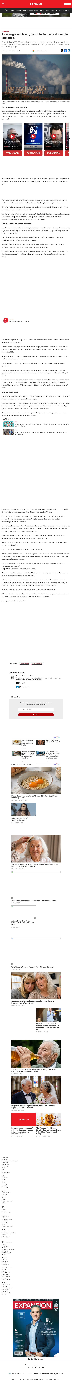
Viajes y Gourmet (7, 1201)
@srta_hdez (23, 107)
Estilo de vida (6, 1212)
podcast (11, 319)
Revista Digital (67, 4)
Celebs (4, 1211)
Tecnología (46, 10)
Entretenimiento (7, 1219)
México (16, 422)
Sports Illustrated (7, 1268)
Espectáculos (6, 1192)
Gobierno (5, 1177)
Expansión (5, 1158)
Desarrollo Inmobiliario (9, 1232)
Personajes (5, 1289)
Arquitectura (5, 1236)
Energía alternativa (24, 663)
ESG (57, 10)
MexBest (4, 1283)
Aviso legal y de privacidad (35, 1379)
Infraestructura (6, 1234)
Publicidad (14, 1379)
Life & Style (5, 1216)
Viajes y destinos (7, 1288)
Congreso (5, 1181)
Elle (3, 1206)
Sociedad (5, 1187)
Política (24, 10)
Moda (3, 1197)
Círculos (4, 1196)
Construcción (6, 1231)
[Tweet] (62, 50)
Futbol (4, 1269)
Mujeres (61, 10)
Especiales (5, 1264)
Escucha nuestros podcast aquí (19, 321)
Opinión (4, 1186)
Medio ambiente (7, 1242)
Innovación (5, 1251)
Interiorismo (5, 1237)
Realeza (4, 1194)
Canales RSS (49, 1379)
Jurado (4, 1294)
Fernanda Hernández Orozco (25, 676)
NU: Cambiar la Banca (36, 1359)
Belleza (4, 1199)
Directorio (57, 1379)
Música (4, 1224)
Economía (30, 10)
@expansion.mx (36, 1367)
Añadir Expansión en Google (41, 50)
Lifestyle (4, 1278)
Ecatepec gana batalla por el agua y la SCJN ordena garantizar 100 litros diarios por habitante (40, 433)
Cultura (4, 1202)
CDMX (4, 1182)
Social (4, 1244)
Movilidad (5, 1247)
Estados (4, 1184)
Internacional (38, 10)
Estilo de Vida (6, 1293)
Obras (52, 10)
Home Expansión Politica (9, 1161)
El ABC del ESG (6, 1253)
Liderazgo (5, 1261)
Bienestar (5, 1291)
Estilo (3, 1217)
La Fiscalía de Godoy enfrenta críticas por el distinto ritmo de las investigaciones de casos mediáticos (41, 425)
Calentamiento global (37, 663)
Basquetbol (5, 1274)
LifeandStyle (6, 1172)
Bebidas (4, 1286)
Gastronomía (6, 1284)
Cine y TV (5, 1222)
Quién (3, 1191)
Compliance (22, 1379)
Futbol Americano (7, 1272)
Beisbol (4, 1271)
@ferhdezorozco (24, 687)
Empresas (18, 10)
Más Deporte (6, 1276)
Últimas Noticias (9, 10)
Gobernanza (5, 1246)
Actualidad (5, 1259)
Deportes (5, 1221)
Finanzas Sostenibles (8, 1249)
